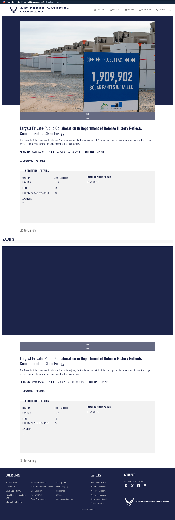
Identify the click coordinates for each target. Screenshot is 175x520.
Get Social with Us (133, 481)
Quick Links (13, 475)
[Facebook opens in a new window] (139, 486)
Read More (93, 182)
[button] (54, 2)
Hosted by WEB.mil (87, 509)
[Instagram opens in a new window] (145, 486)
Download (27, 160)
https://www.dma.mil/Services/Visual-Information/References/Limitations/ (118, 202)
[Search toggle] (170, 10)
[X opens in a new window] (132, 486)
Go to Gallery (28, 230)
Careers (96, 475)
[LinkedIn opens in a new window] (126, 486)
